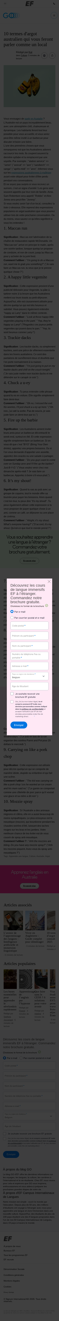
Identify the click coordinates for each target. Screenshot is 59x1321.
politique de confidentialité (32, 709)
